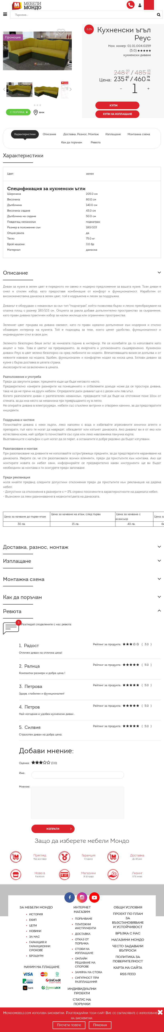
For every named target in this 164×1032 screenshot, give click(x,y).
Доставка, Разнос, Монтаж (81, 134)
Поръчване (83, 918)
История (36, 914)
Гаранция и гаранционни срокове (39, 946)
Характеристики (25, 134)
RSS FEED (128, 974)
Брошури (36, 956)
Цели (33, 925)
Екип (33, 920)
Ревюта (96, 142)
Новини (35, 931)
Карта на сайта (127, 968)
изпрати (52, 829)
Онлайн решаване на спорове (85, 962)
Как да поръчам (71, 142)
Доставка (82, 934)
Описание (49, 134)
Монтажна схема (139, 134)
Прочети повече (69, 1025)
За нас (34, 936)
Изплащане (113, 134)
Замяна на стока (88, 972)
